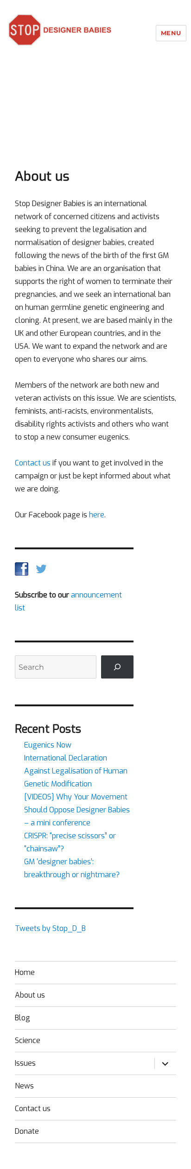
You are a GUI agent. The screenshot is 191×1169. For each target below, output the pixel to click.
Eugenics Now (47, 745)
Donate (27, 1131)
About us (30, 995)
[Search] (117, 666)
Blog (22, 1018)
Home (25, 972)
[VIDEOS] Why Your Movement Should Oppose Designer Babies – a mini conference (77, 810)
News (24, 1086)
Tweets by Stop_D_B (50, 928)
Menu (171, 33)
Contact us (33, 463)
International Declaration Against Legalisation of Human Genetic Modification (75, 771)
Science (27, 1040)
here (96, 515)
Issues (25, 1063)
